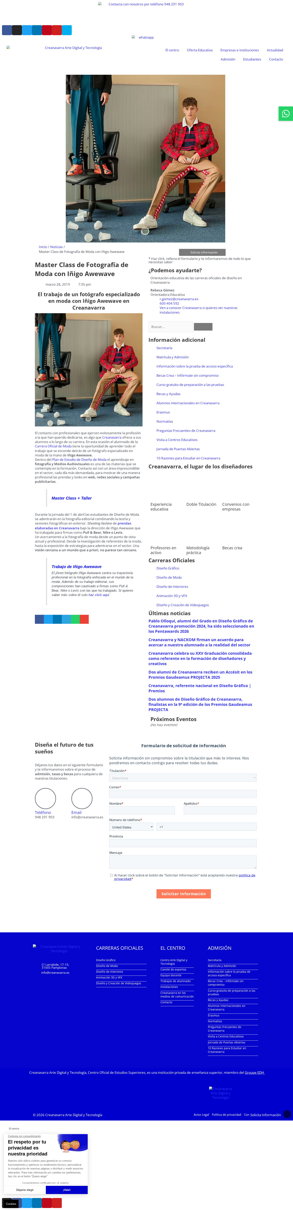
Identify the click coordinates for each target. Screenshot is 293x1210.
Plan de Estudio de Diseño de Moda (79, 459)
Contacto (276, 59)
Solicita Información (265, 1114)
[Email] (81, 798)
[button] (39, 619)
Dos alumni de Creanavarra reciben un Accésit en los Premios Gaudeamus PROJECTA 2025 (200, 674)
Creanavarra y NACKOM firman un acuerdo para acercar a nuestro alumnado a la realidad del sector (199, 642)
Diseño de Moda (169, 577)
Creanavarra (111, 437)
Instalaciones (169, 987)
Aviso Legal (201, 1114)
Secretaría (164, 348)
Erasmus (163, 412)
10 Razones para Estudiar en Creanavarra (188, 458)
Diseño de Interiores (172, 586)
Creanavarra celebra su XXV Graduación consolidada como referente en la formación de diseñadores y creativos (200, 658)
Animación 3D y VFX (171, 595)
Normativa (164, 421)
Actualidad (275, 50)
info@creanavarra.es (55, 972)
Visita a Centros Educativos (177, 439)
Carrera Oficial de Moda (53, 446)
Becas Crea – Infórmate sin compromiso (187, 375)
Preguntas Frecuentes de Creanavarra (185, 430)
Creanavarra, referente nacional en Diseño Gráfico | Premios (199, 688)
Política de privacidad (226, 1114)
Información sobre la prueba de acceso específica (194, 366)
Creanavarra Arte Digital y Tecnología (73, 1114)
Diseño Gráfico (167, 568)
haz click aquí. (99, 595)
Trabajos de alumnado (175, 981)
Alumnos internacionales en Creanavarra (187, 403)
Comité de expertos (173, 969)
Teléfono (43, 812)
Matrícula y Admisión (172, 357)
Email (76, 812)
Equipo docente (170, 975)
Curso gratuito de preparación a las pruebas (190, 384)
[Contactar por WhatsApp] (286, 113)
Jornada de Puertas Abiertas (178, 449)
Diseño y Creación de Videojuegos (182, 605)
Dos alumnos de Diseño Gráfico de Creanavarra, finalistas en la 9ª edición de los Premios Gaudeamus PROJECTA (200, 704)
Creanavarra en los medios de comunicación (177, 994)
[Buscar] (203, 327)
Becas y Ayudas (168, 393)
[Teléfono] (45, 798)
